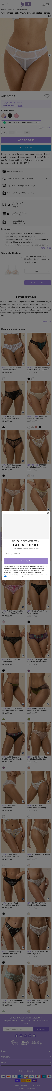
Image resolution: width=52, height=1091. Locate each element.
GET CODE (26, 561)
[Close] (48, 513)
